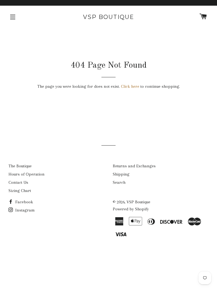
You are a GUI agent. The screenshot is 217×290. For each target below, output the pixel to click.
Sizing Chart (19, 190)
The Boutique (20, 166)
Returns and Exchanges (134, 166)
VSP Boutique (108, 17)
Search (119, 182)
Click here (130, 86)
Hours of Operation (26, 174)
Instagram (24, 210)
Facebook (23, 201)
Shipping (121, 174)
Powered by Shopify (131, 209)
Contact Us (18, 182)
